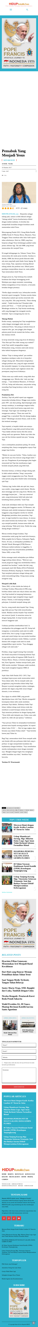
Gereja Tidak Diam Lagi (9, 1271)
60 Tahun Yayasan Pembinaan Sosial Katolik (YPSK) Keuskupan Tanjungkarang (25, 867)
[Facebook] (4, 178)
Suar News (5, 1149)
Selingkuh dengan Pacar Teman (11, 1275)
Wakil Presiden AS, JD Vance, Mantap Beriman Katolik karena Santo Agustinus (17, 1007)
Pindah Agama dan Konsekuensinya (12, 1279)
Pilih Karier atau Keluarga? (9, 1264)
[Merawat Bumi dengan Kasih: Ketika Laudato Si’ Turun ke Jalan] (7, 827)
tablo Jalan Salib (7, 812)
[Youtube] (19, 1218)
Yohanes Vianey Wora (20, 812)
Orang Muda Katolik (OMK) (10, 810)
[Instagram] (9, 1218)
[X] (8, 178)
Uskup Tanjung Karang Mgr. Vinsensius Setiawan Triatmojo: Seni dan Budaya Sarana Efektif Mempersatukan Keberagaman (25, 882)
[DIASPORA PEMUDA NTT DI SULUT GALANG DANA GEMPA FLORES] (7, 854)
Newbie (10, 163)
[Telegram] (16, 178)
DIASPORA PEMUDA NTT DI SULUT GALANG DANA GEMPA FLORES (24, 854)
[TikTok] (14, 1218)
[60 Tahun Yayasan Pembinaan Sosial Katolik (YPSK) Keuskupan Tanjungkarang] (7, 867)
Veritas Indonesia (7, 892)
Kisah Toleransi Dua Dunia (10, 1033)
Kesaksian (9, 160)
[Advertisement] (19, 94)
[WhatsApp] (12, 178)
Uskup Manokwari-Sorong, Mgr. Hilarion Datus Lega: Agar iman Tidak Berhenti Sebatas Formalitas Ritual (24, 840)
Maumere (17, 807)
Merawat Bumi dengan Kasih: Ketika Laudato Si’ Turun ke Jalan (24, 827)
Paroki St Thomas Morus (26, 810)
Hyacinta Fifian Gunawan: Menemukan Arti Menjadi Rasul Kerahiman (17, 964)
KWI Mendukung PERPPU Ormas (28, 1031)
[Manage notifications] (33, 1322)
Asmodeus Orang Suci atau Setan (11, 1267)
